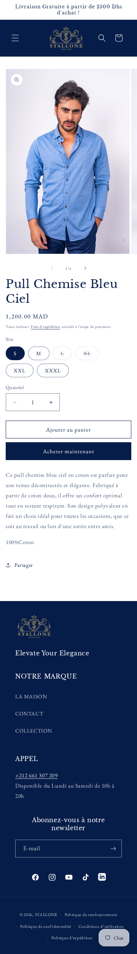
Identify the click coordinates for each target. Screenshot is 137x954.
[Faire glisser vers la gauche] (51, 268)
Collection (33, 730)
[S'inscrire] (113, 848)
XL (91, 355)
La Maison (31, 696)
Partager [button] (23, 565)
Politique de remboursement (91, 914)
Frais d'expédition (46, 326)
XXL (19, 370)
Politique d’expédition (71, 937)
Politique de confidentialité (45, 926)
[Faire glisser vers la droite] (85, 268)
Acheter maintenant (68, 451)
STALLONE (46, 914)
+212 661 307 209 (36, 775)
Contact (29, 713)
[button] (15, 38)
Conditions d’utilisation (101, 926)
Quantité (15, 387)
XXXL (53, 370)
